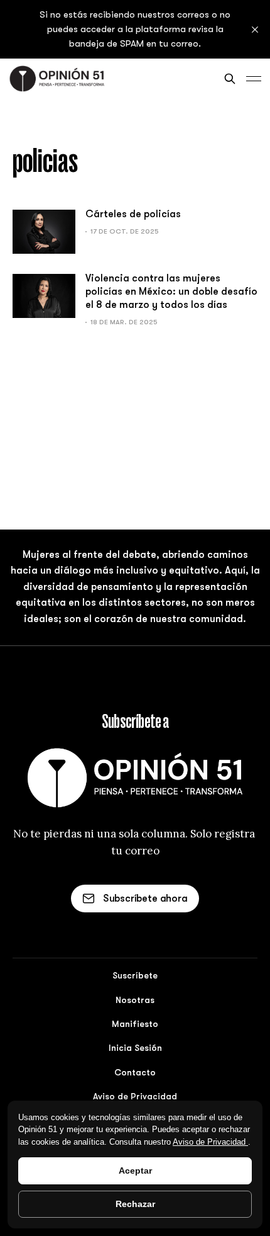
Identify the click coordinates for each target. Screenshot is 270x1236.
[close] (255, 30)
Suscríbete (135, 975)
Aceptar (135, 1170)
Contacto (135, 1072)
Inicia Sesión (135, 1048)
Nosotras (135, 1000)
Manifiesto (135, 1024)
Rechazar (135, 1204)
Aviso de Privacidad (210, 1142)
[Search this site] (229, 78)
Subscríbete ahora (145, 898)
